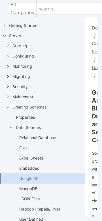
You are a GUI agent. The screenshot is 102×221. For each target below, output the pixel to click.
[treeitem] (47, 178)
